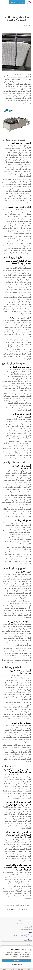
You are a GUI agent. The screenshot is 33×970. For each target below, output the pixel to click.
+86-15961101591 (24, 924)
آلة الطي (17, 327)
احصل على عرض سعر (17, 2)
